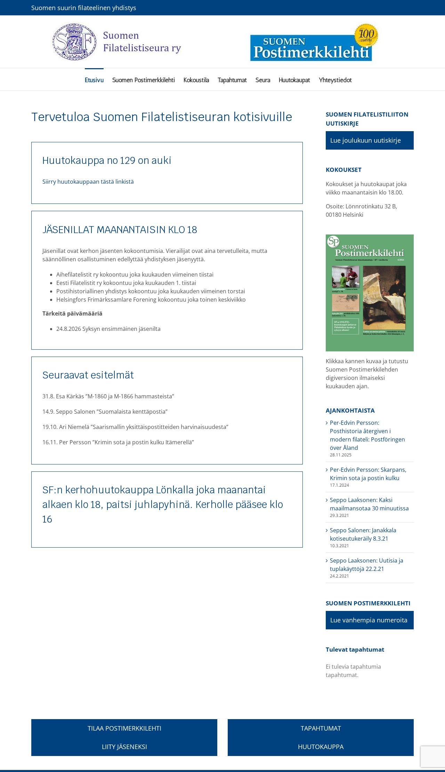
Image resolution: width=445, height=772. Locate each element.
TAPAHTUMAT (321, 728)
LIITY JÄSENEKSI (124, 746)
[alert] (370, 670)
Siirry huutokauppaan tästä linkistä (88, 181)
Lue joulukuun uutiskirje (365, 140)
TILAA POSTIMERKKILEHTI (124, 728)
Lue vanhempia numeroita (368, 620)
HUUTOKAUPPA (320, 746)
